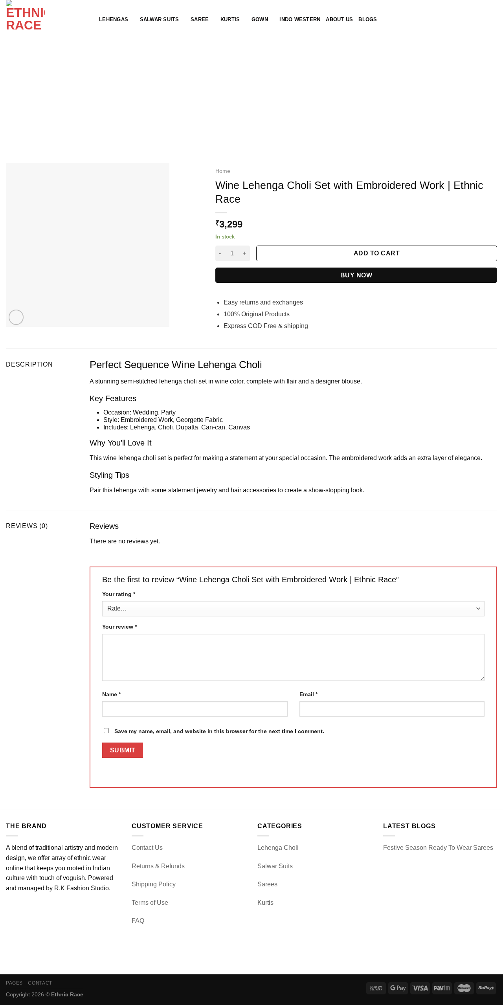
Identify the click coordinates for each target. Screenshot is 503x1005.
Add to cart (377, 253)
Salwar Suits (159, 19)
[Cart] (493, 19)
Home (222, 171)
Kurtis (230, 19)
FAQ (138, 920)
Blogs (367, 19)
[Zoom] (16, 317)
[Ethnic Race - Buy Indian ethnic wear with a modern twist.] (46, 19)
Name (111, 694)
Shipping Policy (154, 884)
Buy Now (356, 275)
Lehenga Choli (278, 847)
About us (339, 19)
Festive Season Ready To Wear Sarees (438, 847)
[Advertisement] (251, 98)
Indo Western (299, 19)
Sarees (267, 884)
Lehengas (113, 19)
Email (308, 694)
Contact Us (147, 847)
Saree (200, 19)
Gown (260, 19)
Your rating (118, 594)
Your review (119, 627)
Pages (14, 983)
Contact (40, 983)
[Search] (467, 19)
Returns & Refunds (158, 866)
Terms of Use (150, 902)
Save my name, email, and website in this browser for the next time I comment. (219, 731)
